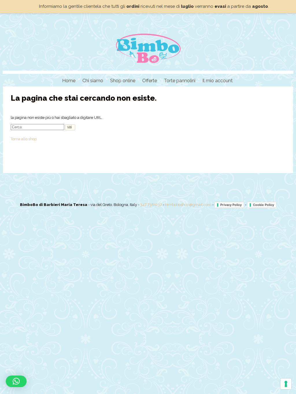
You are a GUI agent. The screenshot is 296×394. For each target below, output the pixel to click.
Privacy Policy (231, 205)
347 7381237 (151, 204)
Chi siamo (92, 80)
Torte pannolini (179, 80)
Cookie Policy (263, 205)
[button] (16, 381)
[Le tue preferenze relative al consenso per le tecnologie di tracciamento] (285, 383)
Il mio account (217, 80)
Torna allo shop (24, 139)
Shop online (122, 80)
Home (68, 80)
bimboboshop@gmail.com (188, 204)
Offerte (149, 80)
